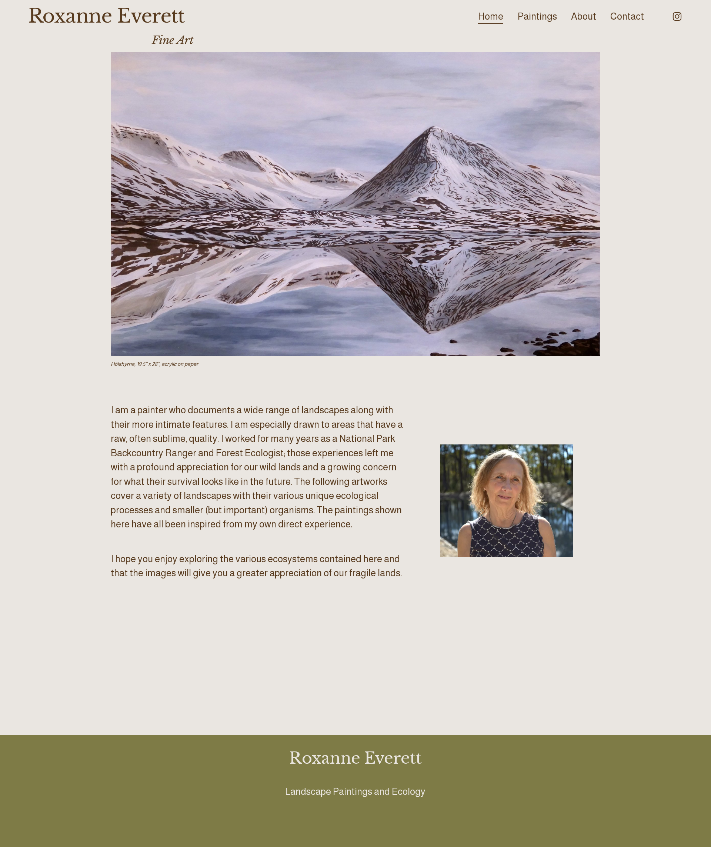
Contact (627, 16)
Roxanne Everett (107, 16)
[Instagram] (677, 16)
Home (490, 16)
